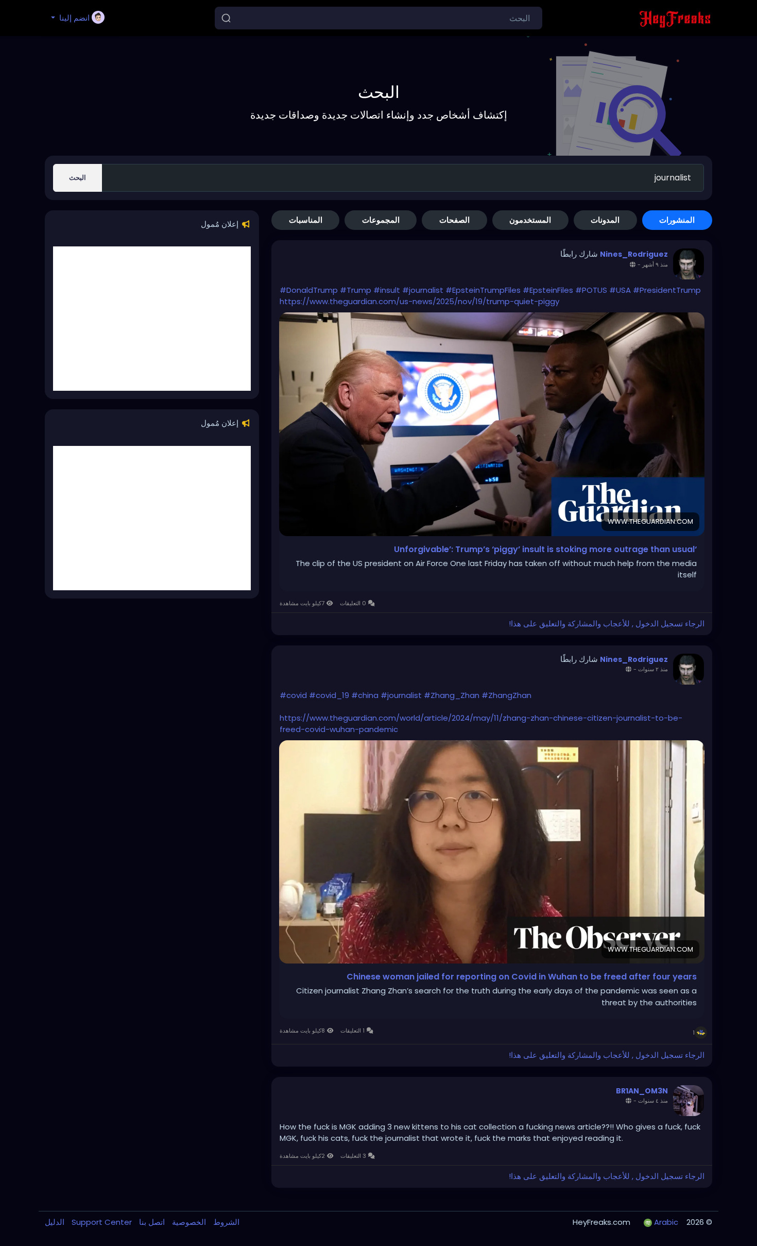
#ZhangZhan (506, 695)
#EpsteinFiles (548, 290)
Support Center (101, 1222)
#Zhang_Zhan (451, 695)
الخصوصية (188, 1222)
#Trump (355, 290)
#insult (386, 290)
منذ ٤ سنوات (653, 1101)
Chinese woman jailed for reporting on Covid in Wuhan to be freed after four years (522, 977)
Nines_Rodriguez (634, 254)
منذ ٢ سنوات (653, 669)
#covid (293, 695)
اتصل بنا (151, 1222)
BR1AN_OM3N (642, 1091)
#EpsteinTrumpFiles (483, 290)
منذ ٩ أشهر (655, 264)
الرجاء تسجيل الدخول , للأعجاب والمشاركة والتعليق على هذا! (606, 623)
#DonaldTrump (309, 290)
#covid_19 (329, 695)
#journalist (422, 290)
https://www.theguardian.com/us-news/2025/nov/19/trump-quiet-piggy (419, 301)
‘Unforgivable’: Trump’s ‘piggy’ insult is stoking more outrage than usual (545, 549)
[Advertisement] (152, 318)
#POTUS (591, 290)
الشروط (225, 1222)
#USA (620, 290)
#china (364, 695)
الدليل (54, 1222)
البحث (77, 177)
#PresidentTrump (667, 290)
